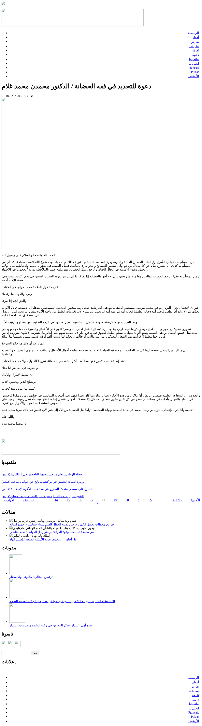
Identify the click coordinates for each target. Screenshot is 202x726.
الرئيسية (193, 33)
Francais (193, 67)
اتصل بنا (194, 63)
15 (68, 500)
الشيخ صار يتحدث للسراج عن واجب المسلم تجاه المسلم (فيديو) (43, 496)
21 (139, 500)
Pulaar (195, 72)
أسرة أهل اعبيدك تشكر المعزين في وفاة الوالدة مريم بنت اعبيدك (51, 625)
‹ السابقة (28, 500)
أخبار (196, 37)
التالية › (177, 500)
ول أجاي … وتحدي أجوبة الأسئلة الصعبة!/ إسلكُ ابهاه (43, 539)
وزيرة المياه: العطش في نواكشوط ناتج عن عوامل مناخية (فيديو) (43, 481)
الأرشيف (193, 76)
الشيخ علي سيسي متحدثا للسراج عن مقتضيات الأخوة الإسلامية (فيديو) (47, 489)
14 (56, 500)
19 (115, 500)
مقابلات (194, 46)
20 (127, 500)
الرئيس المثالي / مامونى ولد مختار (31, 577)
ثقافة (195, 50)
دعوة (195, 54)
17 (91, 500)
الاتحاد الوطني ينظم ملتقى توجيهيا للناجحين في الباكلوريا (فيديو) (42, 474)
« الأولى (9, 500)
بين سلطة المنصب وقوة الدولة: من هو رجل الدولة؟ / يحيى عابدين (51, 532)
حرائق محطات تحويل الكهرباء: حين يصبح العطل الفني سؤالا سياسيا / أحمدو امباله (61, 524)
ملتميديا (194, 59)
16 (79, 500)
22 (150, 500)
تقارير (195, 41)
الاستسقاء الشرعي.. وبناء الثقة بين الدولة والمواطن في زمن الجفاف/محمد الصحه (62, 601)
